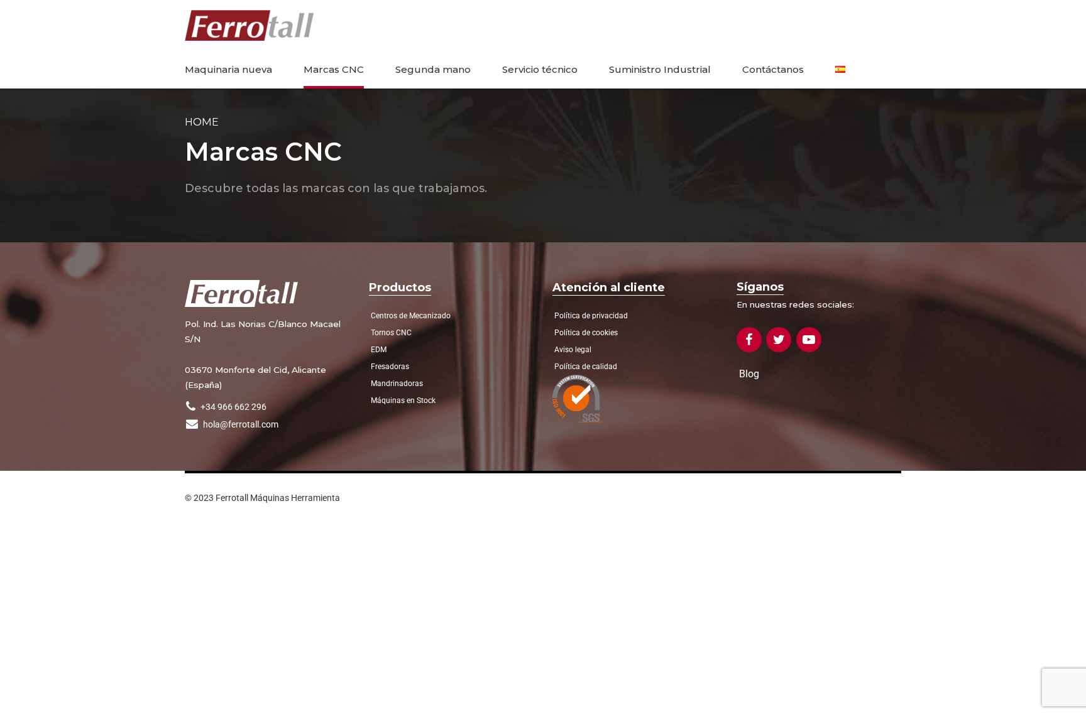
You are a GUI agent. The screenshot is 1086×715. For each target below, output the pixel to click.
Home (202, 122)
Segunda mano (433, 69)
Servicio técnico (540, 69)
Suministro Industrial (660, 69)
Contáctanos (773, 69)
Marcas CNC (334, 69)
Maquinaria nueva (228, 69)
